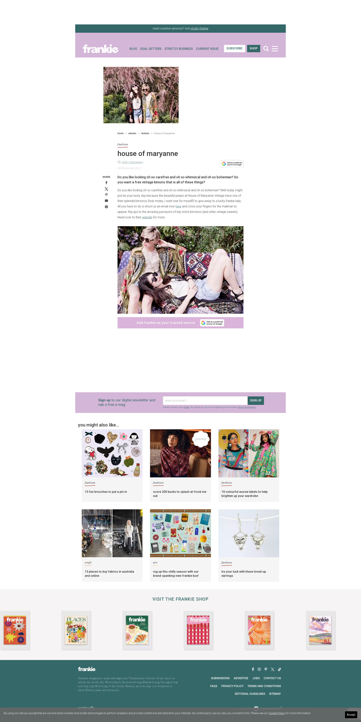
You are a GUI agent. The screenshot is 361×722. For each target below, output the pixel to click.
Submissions (220, 678)
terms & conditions (247, 407)
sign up (256, 400)
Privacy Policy (232, 686)
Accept (351, 714)
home (121, 133)
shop (254, 48)
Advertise (241, 678)
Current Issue (207, 49)
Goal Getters (151, 49)
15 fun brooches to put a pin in (106, 492)
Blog (133, 49)
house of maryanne (164, 133)
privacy (187, 407)
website (147, 217)
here (178, 206)
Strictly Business (179, 49)
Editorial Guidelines (250, 694)
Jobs (256, 678)
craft (88, 563)
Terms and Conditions (264, 686)
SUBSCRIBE (235, 48)
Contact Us (272, 678)
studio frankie (199, 28)
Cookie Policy (277, 713)
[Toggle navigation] (274, 48)
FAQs (213, 686)
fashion (145, 133)
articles (132, 133)
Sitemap (275, 694)
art (155, 563)
